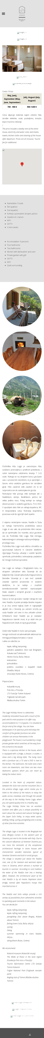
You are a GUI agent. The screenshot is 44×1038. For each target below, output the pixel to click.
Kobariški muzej (13, 686)
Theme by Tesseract (20, 1034)
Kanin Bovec (21, 674)
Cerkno (30, 674)
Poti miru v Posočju (15, 690)
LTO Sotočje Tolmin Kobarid (18, 693)
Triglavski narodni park (16, 697)
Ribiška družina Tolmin (16, 700)
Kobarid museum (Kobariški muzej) (21, 953)
